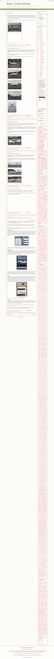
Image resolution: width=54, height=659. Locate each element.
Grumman (45, 206)
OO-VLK (41, 364)
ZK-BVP (41, 404)
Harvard (44, 249)
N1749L (43, 336)
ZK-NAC (44, 502)
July (41, 47)
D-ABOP (41, 300)
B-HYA (46, 291)
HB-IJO (44, 328)
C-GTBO (44, 298)
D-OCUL (43, 305)
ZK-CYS (39, 416)
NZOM (42, 182)
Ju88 (41, 251)
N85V (41, 344)
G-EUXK (46, 321)
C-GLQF (46, 297)
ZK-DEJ (39, 418)
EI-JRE (42, 310)
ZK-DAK (43, 416)
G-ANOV (45, 314)
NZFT (46, 179)
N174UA (46, 336)
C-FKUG (43, 293)
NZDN (39, 179)
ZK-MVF (40, 498)
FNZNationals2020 (41, 148)
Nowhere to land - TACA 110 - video (14, 189)
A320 (42, 230)
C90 (42, 242)
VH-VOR (41, 384)
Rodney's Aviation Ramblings (19, 3)
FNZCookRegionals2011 (42, 140)
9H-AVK (43, 270)
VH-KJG (44, 372)
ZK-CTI (44, 412)
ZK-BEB (39, 399)
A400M (46, 231)
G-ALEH (41, 314)
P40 (43, 255)
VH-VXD (46, 387)
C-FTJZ (43, 295)
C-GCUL (46, 296)
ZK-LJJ (46, 482)
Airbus (40, 193)
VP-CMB (45, 392)
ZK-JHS (41, 468)
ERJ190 (40, 248)
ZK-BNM (44, 401)
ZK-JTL (43, 474)
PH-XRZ (43, 367)
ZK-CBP (45, 405)
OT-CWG (45, 364)
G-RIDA (39, 326)
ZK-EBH (46, 429)
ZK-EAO (43, 427)
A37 (42, 231)
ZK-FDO (44, 442)
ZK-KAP (44, 475)
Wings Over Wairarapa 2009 (43, 167)
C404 (41, 241)
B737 (13, 213)
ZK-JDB (40, 466)
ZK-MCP (40, 490)
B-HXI (41, 291)
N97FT (46, 345)
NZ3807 (43, 353)
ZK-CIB (41, 408)
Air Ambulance (11, 116)
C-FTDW (41, 295)
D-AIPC (46, 302)
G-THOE (46, 327)
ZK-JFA (40, 467)
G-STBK (39, 327)
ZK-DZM (41, 425)
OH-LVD (39, 361)
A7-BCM (44, 284)
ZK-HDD (46, 451)
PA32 (41, 257)
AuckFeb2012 (40, 130)
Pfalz (41, 216)
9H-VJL (39, 271)
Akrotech (43, 193)
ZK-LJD (40, 482)
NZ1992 (39, 349)
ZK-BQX (46, 402)
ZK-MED (46, 491)
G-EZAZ (41, 322)
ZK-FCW (39, 442)
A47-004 (41, 279)
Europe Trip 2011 (41, 136)
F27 (46, 248)
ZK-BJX (42, 400)
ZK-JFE (43, 467)
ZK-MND (44, 493)
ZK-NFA (46, 509)
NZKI (44, 180)
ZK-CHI (40, 407)
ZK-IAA (44, 459)
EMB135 (43, 247)
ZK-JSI (39, 474)
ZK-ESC (42, 438)
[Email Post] (25, 44)
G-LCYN (45, 324)
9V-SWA (39, 275)
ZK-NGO (45, 512)
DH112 (46, 244)
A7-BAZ (42, 284)
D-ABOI (39, 300)
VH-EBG (45, 370)
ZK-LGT (43, 481)
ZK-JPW (41, 472)
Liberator (39, 253)
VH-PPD (39, 376)
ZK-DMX (42, 421)
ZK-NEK (44, 507)
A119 (41, 229)
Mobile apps (19, 311)
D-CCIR (41, 304)
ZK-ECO (43, 430)
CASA (39, 199)
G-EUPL (41, 321)
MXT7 (44, 254)
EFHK (46, 176)
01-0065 (43, 266)
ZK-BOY (39, 402)
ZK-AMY (42, 396)
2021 (40, 30)
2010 (40, 72)
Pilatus (43, 216)
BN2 (46, 237)
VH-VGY (44, 383)
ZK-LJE (42, 482)
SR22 (43, 260)
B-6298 (41, 288)
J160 (41, 250)
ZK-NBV (46, 503)
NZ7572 (45, 357)
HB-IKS (46, 328)
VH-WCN (40, 388)
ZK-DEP (44, 418)
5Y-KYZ (45, 268)
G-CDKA (43, 319)
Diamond (40, 202)
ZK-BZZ (41, 405)
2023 (40, 28)
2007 (40, 75)
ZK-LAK (41, 479)
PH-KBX (41, 367)
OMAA (39, 186)
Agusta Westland (44, 192)
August (41, 46)
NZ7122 (43, 356)
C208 (39, 240)
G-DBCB (46, 320)
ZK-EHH (40, 433)
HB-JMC (41, 329)
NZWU (41, 185)
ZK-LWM (44, 484)
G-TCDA (43, 327)
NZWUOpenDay (41, 154)
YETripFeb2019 (40, 171)
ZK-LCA (41, 480)
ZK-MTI (41, 495)
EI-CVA (39, 308)
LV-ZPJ (45, 333)
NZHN (41, 180)
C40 (46, 240)
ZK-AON (41, 397)
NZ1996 (46, 349)
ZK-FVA (46, 449)
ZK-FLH (41, 445)
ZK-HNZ (44, 455)
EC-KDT (46, 307)
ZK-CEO (41, 406)
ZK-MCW (44, 490)
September (41, 45)
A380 (43, 231)
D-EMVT (41, 305)
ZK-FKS (40, 444)
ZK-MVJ (41, 499)
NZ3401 (41, 351)
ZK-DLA (44, 420)
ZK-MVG (42, 498)
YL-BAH (46, 394)
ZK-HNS (40, 455)
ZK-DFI (46, 418)
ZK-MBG (43, 487)
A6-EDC (45, 280)
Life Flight (25, 116)
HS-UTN (42, 331)
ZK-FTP (44, 448)
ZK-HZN (42, 459)
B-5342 (42, 287)
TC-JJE (41, 368)
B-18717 (46, 286)
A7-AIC (41, 284)
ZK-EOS (42, 437)
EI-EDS (39, 309)
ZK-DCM (39, 417)
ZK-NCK (44, 504)
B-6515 (45, 288)
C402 (39, 241)
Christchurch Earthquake (43, 133)
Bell (39, 196)
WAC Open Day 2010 (43, 163)
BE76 (39, 237)
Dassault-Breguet (45, 201)
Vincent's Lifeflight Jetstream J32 (13, 48)
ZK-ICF (39, 460)
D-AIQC (41, 303)
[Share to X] (28, 44)
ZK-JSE (43, 473)
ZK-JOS (43, 471)
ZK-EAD (39, 426)
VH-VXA (41, 387)
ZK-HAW (42, 451)
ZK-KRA (41, 478)
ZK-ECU (39, 431)
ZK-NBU (43, 503)
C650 (39, 242)
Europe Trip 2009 (43, 135)
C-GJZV (43, 297)
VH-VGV (42, 383)
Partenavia (45, 215)
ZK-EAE (42, 426)
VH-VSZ (43, 386)
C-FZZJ (45, 295)
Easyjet (8, 225)
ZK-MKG (42, 493)
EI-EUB (43, 309)
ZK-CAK (43, 405)
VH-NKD (43, 373)
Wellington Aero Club (43, 124)
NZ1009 (44, 346)
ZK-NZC (43, 516)
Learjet (44, 209)
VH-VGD (44, 381)
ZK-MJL (40, 493)
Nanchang (45, 213)
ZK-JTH (41, 474)
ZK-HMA (43, 454)
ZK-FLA (42, 444)
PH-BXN (44, 366)
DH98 (44, 245)
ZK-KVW (39, 479)
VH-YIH (46, 389)
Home (8, 9)
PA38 (44, 257)
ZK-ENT (45, 436)
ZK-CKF (46, 409)
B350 (41, 233)
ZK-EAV (44, 428)
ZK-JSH (45, 473)
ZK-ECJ (39, 430)
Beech (12, 186)
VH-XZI (39, 389)
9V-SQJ (45, 273)
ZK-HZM (39, 459)
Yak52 (41, 262)
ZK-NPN (44, 515)
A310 (44, 229)
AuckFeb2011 (45, 129)
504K (39, 228)
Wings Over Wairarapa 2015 (43, 169)
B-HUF (44, 290)
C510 (44, 241)
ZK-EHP (42, 433)
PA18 (40, 256)
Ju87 (40, 251)
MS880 (41, 254)
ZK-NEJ (42, 507)
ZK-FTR (41, 449)
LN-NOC (43, 333)
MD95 (39, 254)
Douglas (45, 202)
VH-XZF (46, 388)
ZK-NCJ (42, 504)
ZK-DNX (46, 421)
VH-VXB (43, 387)
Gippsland (43, 205)
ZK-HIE (39, 453)
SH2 (41, 260)
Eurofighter (43, 203)
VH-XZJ (41, 389)
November (41, 43)
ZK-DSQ (39, 423)
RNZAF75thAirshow (42, 157)
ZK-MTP (41, 496)
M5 (43, 253)
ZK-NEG (45, 506)
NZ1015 (46, 346)
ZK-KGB (40, 477)
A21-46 (43, 276)
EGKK (41, 177)
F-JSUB (45, 312)
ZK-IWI (45, 464)
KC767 (45, 251)
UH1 (44, 261)
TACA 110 (17, 213)
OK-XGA (44, 362)
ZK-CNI (46, 410)
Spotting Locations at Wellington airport (16, 9)
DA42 (39, 244)
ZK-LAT (45, 479)
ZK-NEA (40, 505)
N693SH (44, 341)
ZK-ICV (41, 460)
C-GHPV (39, 297)
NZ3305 (39, 351)
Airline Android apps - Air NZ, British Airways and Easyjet (18, 218)
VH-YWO (45, 391)
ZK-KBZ (43, 476)
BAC (40, 195)
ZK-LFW (11, 117)
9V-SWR (44, 275)
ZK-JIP (42, 469)
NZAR (41, 178)
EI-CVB (41, 308)
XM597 (42, 394)
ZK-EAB (43, 425)
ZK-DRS (44, 422)
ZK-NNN (42, 514)
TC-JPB (44, 368)
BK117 (44, 237)
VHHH (46, 186)
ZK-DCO (42, 417)
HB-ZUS (46, 329)
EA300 (39, 247)
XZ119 (44, 394)
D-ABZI (45, 300)
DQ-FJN (40, 307)
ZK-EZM (41, 441)
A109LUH (40, 229)
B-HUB (42, 290)
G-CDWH (40, 320)
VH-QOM (42, 376)
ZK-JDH (42, 466)
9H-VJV (41, 271)
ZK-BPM (42, 402)
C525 (46, 241)
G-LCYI (43, 324)
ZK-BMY (39, 401)
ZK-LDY (46, 480)
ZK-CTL (42, 413)
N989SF (39, 346)
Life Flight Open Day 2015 (43, 152)
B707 (44, 233)
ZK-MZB (46, 501)
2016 (40, 36)
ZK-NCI (39, 504)
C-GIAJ (41, 297)
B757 (44, 234)
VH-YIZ (42, 391)
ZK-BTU (42, 403)
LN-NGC (41, 333)
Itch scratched (10, 13)
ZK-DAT (46, 416)
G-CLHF (44, 320)
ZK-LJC (46, 481)
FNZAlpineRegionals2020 (41, 139)
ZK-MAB (41, 485)
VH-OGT (46, 374)
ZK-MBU (46, 488)
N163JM (45, 335)
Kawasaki (42, 209)
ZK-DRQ (42, 422)
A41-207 (42, 278)
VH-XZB (42, 388)
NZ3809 (46, 353)
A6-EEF (43, 281)
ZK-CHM (44, 407)
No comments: (22, 147)
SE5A (43, 259)
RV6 (39, 259)
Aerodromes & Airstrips (32, 9)
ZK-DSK (46, 422)
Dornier (43, 202)
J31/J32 (20, 116)
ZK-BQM (44, 402)
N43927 (41, 339)
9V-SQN (43, 274)
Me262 (46, 254)
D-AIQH (43, 303)
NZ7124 (40, 357)
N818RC (44, 343)
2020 (40, 31)
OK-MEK (42, 362)
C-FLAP (45, 293)
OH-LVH (41, 361)
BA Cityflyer (30, 224)
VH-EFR (43, 371)
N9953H (41, 346)
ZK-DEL (41, 418)
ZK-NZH (41, 517)
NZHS (42, 180)
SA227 (41, 259)
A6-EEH (45, 281)
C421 (42, 241)
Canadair (42, 199)
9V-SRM (46, 274)
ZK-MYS (41, 501)
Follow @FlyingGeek (41, 93)
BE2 (46, 236)
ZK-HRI (39, 456)
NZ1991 (46, 348)
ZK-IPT (40, 463)
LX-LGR (43, 334)
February (41, 68)
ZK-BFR (44, 399)
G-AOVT (41, 315)
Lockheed (42, 210)
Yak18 (39, 262)
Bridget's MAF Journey (43, 120)
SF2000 (46, 259)
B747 (42, 234)
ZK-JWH (42, 475)
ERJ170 (46, 247)
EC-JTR (44, 307)
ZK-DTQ (44, 423)
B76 (46, 234)
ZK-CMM (44, 410)
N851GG (40, 344)
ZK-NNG (39, 514)
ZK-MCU (42, 490)
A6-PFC (45, 283)
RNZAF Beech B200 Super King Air (14, 153)
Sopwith (40, 219)
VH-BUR (45, 369)
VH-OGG (41, 374)
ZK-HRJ (41, 456)
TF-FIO (41, 369)
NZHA (39, 180)
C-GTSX (46, 298)
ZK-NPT (46, 515)
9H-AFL (41, 270)
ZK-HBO (44, 451)
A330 (46, 230)
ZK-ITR (46, 463)
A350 (41, 231)
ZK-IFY (43, 461)
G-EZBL (43, 322)
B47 (42, 233)
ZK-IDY (46, 460)
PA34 (42, 257)
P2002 (41, 255)
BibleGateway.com (41, 89)
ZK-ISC (42, 463)
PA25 (44, 256)
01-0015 (39, 266)
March (41, 67)
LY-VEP (45, 334)
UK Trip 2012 (41, 160)
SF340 (39, 260)
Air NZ (10, 311)
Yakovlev (40, 222)
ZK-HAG (39, 451)
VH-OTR (30, 116)
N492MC (43, 339)
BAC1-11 (40, 236)
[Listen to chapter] (43, 87)
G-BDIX (41, 317)
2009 (40, 73)
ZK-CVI (41, 415)
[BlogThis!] (27, 44)
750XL (41, 228)
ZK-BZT (44, 404)
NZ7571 (42, 357)
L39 (46, 251)
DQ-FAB (46, 305)
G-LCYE (41, 324)
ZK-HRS (44, 456)
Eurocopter (40, 203)
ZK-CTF (40, 412)
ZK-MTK (43, 495)
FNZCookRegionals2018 (41, 143)
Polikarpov (40, 217)
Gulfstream (40, 207)
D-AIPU (39, 303)
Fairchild (43, 204)
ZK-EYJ (39, 441)
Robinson (43, 217)
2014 (40, 38)
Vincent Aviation (15, 54)
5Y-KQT (43, 268)
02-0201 (46, 266)
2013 (40, 39)
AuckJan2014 (45, 130)
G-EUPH (39, 321)
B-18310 (39, 286)
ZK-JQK (44, 472)
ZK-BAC (43, 398)
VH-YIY (41, 391)
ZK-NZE (46, 516)
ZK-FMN (41, 446)
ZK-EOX (44, 437)
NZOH (39, 182)
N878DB (46, 344)
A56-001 (43, 279)
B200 (10, 186)
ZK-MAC (43, 485)
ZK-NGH (41, 511)
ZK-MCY (41, 491)
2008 (40, 74)
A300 (43, 229)
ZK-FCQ (46, 441)
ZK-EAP (46, 427)
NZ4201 (41, 354)
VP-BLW (40, 392)
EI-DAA (43, 308)
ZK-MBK (39, 488)
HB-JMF (43, 329)
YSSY (40, 187)
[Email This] (26, 44)
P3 (42, 255)
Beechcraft (45, 195)
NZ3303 (43, 350)
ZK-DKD (39, 420)
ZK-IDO (43, 460)
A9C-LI (39, 285)
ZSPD (44, 187)
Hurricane (40, 250)
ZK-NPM (41, 515)
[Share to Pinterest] (30, 44)
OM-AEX (46, 362)
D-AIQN (45, 303)
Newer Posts (9, 314)
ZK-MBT (43, 488)
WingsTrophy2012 (41, 170)
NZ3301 (40, 350)
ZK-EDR (44, 431)
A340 (39, 231)
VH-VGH (41, 382)
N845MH (46, 343)
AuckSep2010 (41, 132)
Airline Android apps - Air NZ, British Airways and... (42, 62)
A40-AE (40, 278)
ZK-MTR (43, 496)
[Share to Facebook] (29, 44)
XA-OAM (41, 394)
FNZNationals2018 (41, 147)
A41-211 (44, 278)
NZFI (42, 179)
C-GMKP (40, 298)
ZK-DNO (44, 421)
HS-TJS (40, 331)
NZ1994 (43, 349)
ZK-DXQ (39, 425)
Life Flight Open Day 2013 (43, 151)
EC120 (41, 247)
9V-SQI (43, 273)
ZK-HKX (45, 453)
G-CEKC (42, 320)
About (41, 9)
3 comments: (22, 44)
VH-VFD (46, 379)
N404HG (42, 338)
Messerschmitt (41, 212)
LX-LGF (41, 334)
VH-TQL (44, 378)
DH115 (39, 245)
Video (20, 213)
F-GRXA (41, 312)
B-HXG (39, 291)
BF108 (41, 237)
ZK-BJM (40, 400)
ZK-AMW (40, 396)
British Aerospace (16, 116)
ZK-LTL (40, 484)
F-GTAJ (43, 312)
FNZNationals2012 (42, 146)
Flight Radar (25, 9)
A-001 (46, 275)
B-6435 (43, 288)
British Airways (13, 311)
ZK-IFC (41, 461)
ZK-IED (39, 461)
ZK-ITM (44, 463)
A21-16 (39, 276)
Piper (45, 216)
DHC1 (46, 245)
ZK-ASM (46, 397)
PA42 (46, 257)
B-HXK (44, 291)
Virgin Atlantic (26, 224)
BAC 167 (45, 235)
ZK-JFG (45, 467)
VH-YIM (41, 390)
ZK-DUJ (46, 423)
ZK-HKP (43, 453)
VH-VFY (39, 381)
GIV (40, 249)
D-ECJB (43, 304)
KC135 (43, 251)
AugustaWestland (44, 194)
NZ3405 (46, 351)
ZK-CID (46, 408)
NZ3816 (39, 354)
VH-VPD (46, 384)
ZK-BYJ (42, 404)
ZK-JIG (40, 469)
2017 (40, 35)
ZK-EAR (42, 428)
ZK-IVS (41, 464)
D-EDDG (45, 304)
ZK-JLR (46, 469)
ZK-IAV (46, 459)
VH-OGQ (43, 374)
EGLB (42, 177)
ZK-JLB (44, 469)
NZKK (46, 180)
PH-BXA (42, 366)
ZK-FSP (40, 448)
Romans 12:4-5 (41, 87)
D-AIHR (41, 302)
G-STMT (41, 327)
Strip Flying (45, 159)
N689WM (42, 341)
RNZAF (23, 158)
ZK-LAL (43, 479)
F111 (41, 248)
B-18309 (46, 285)
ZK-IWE (43, 464)
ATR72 (40, 232)
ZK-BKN (44, 400)
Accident (11, 213)
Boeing (15, 213)
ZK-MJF (46, 492)
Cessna (45, 199)
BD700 (44, 236)
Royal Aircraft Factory (43, 218)
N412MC (46, 338)
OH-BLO (44, 359)
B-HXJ (42, 291)
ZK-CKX (41, 410)
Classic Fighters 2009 (43, 134)
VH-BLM (43, 369)
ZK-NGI (44, 511)
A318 (46, 229)
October (41, 44)
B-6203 (39, 288)
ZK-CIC (43, 408)
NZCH (44, 178)
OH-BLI (42, 359)
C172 (43, 239)
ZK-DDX (46, 417)
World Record (45, 170)
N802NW (42, 343)
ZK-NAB (42, 502)
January (41, 69)
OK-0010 (40, 362)
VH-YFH (44, 389)
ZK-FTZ (43, 449)
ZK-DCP (44, 417)
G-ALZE (43, 314)
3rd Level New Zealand (43, 113)
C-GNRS (42, 298)
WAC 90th (45, 160)
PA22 (42, 256)
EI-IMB (40, 310)
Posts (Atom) (23, 317)
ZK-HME (46, 454)
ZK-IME (43, 462)
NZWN (28, 116)
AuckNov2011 (40, 131)
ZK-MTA (46, 494)
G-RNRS (41, 326)
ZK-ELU (41, 436)
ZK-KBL (41, 476)
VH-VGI (43, 382)
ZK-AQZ (43, 397)
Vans (43, 221)
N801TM (39, 343)
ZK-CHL (42, 407)
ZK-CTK (39, 413)
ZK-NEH (39, 507)
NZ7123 (46, 356)
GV (41, 249)
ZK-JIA (43, 468)
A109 (46, 228)
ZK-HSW (46, 456)
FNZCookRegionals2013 (41, 141)
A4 (44, 231)
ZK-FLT (43, 445)
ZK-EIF (44, 433)
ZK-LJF (44, 482)
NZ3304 (46, 350)
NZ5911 (46, 354)
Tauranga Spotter (42, 122)
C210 (41, 240)
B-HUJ (46, 290)
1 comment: (22, 115)
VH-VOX (43, 384)
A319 (39, 230)
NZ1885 (39, 348)
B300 (39, 233)
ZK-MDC (43, 491)
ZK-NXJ (41, 516)
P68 (39, 256)
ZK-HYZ (44, 458)
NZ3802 (39, 353)
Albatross (45, 193)
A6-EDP (41, 281)
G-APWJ (45, 315)
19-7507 (41, 268)
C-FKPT (41, 293)
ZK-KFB (45, 476)
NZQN (41, 183)
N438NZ (39, 339)
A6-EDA (40, 280)
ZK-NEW (41, 509)
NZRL (46, 183)
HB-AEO (42, 328)
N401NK (39, 338)
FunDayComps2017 (41, 149)
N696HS (46, 341)
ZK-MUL (46, 496)
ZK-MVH (44, 498)
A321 (44, 230)
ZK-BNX (46, 401)
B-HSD (41, 290)
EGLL (46, 177)
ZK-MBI (46, 487)
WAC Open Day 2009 (43, 162)
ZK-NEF (43, 506)
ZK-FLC (44, 444)
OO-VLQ (42, 364)
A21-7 (44, 276)
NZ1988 (43, 348)
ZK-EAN (41, 427)
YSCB (39, 187)
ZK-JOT (45, 471)
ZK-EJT (41, 434)
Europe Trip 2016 (44, 138)
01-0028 (41, 266)
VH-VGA (42, 381)
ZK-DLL (40, 421)
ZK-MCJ (41, 489)
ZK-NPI (44, 514)
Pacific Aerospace (41, 215)
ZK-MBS (41, 488)
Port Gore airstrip (43, 186)
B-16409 (42, 285)
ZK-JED (44, 466)
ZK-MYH (44, 500)
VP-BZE (43, 392)
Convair (40, 200)
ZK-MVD (42, 497)
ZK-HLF (41, 454)
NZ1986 (41, 348)
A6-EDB (43, 280)
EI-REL (44, 310)
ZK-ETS (46, 439)
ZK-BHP (46, 399)
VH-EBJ (41, 371)
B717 (46, 233)
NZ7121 (40, 356)
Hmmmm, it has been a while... (13, 122)
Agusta (39, 192)
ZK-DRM (39, 422)
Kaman (39, 209)
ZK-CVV (43, 415)
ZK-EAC (46, 425)
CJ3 (46, 242)
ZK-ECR (46, 430)
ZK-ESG (44, 438)
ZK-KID (42, 477)
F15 (42, 248)
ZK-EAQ (39, 428)
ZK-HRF (46, 455)
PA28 (46, 256)
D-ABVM (43, 300)
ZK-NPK (46, 514)
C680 (41, 242)
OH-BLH (39, 359)
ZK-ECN (41, 430)
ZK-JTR (46, 474)
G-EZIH (45, 322)
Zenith (43, 222)
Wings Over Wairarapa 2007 (43, 166)
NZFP (44, 179)
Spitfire (46, 260)
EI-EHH (41, 309)
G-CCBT (41, 319)
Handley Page (45, 207)
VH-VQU (41, 386)
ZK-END (42, 436)
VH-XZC (44, 388)
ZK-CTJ (46, 412)
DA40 (46, 243)
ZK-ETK (43, 439)
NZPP (39, 183)
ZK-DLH (46, 420)
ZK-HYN (41, 458)
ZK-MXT (41, 500)
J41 (46, 250)
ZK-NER (40, 508)
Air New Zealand (14, 224)
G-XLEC (39, 328)
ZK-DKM (41, 420)
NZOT (44, 182)
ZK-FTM (42, 448)
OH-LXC (46, 361)
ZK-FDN (42, 442)
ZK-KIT (44, 477)
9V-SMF (39, 273)
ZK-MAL (46, 485)
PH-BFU (41, 366)
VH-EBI (39, 371)
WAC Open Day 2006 (42, 161)
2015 (40, 37)
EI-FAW (45, 309)
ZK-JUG (40, 475)
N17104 (39, 336)
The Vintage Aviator (43, 220)
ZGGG (42, 187)
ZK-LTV (42, 484)
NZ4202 (44, 354)
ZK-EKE (44, 434)
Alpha (39, 194)
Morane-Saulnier (41, 213)
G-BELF (45, 317)
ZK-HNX (42, 455)
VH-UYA (43, 379)
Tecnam (43, 220)
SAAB (44, 218)
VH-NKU (45, 373)
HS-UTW (44, 331)
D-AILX (42, 302)
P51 (46, 255)
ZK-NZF (39, 517)
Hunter (46, 249)
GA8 (39, 249)
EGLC (44, 177)
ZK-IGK (44, 461)
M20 (41, 253)
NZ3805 (41, 353)
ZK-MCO (45, 489)
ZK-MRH (41, 494)
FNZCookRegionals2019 (42, 144)
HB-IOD (39, 329)
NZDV (41, 179)
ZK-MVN (45, 499)
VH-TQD (40, 378)
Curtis (42, 200)
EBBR (44, 176)
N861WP (43, 344)
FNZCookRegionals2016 (42, 142)
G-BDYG (43, 317)
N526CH (46, 339)
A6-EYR (43, 283)
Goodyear (40, 206)
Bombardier (40, 197)
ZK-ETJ (41, 439)
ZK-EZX (43, 441)
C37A (44, 240)
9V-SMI (41, 273)
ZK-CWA (45, 415)
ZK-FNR (43, 446)
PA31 (39, 257)
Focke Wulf (45, 204)
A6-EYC (40, 283)
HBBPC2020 (40, 150)
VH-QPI (46, 376)
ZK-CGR (44, 406)
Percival (40, 216)
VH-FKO (45, 371)
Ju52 (39, 251)
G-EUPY (44, 321)
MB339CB (45, 253)
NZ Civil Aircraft (42, 115)
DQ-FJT (42, 307)
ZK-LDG (43, 480)
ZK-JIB (45, 468)
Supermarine (43, 219)
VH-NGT (41, 373)
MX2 (42, 254)
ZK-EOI (40, 437)
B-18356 (41, 286)
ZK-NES (42, 508)
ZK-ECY (42, 431)
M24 (42, 253)
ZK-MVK (43, 499)
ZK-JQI (42, 472)
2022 (40, 29)
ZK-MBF (41, 487)
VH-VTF (44, 386)
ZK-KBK (39, 476)
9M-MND (43, 271)
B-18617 (44, 286)
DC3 (41, 244)
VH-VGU (40, 383)
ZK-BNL (41, 401)
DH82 (42, 245)
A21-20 (41, 276)
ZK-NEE (41, 506)
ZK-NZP (43, 517)
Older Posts (34, 314)
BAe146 (42, 236)
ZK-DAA (41, 416)
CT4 (39, 243)
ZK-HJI (41, 453)
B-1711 (44, 285)
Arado (41, 194)
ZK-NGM (43, 512)
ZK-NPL (39, 515)
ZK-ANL (44, 396)
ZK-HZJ (46, 458)
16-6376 (39, 268)
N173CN (41, 336)
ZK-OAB (45, 517)
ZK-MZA (44, 501)
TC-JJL (42, 368)
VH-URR (41, 379)
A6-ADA (45, 279)
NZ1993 (41, 349)
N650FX (39, 341)
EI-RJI (46, 310)
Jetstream (22, 116)
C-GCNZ (43, 296)
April (41, 66)
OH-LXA (43, 361)
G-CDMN (46, 319)
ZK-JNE (41, 471)
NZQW (44, 183)
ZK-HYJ (39, 458)
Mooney (46, 212)
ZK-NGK (41, 512)
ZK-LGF (41, 481)
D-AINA (44, 302)
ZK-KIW (46, 477)
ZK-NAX (41, 503)
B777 (41, 235)
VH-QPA (44, 376)
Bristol (43, 197)
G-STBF (46, 326)
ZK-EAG (44, 426)
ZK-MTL (45, 495)
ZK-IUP (39, 464)
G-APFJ (43, 315)
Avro (39, 195)
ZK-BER (41, 399)
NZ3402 (43, 351)
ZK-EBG (43, 429)
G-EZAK (39, 322)
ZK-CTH (42, 412)
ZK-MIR (41, 492)
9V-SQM (41, 274)
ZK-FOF (46, 446)
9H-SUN (46, 270)
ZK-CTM (44, 413)
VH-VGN (45, 382)
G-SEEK (44, 326)
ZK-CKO (39, 410)
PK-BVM (45, 367)
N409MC (44, 338)
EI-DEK (45, 308)
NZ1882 (14, 186)
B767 (39, 235)
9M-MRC (46, 271)
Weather (37, 9)
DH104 (43, 244)
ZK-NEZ (43, 509)
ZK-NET (44, 508)
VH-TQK (42, 378)
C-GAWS (41, 296)
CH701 (44, 242)
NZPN (46, 182)
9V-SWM (42, 275)
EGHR (39, 177)
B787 (43, 235)
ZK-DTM (42, 423)
